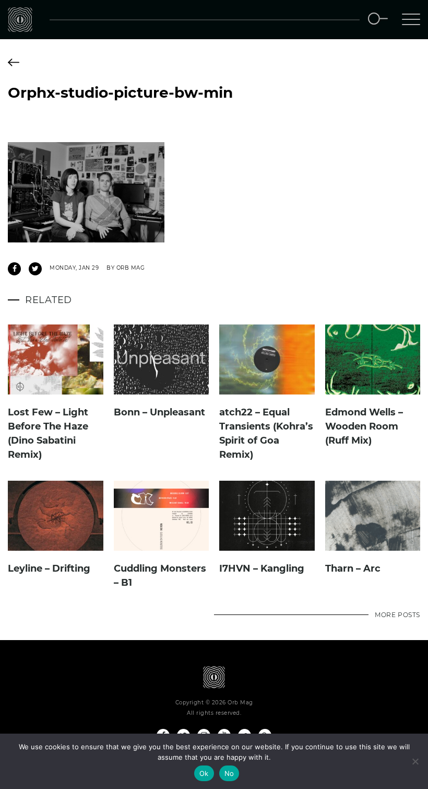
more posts (397, 615)
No (229, 773)
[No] (415, 761)
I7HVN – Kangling (261, 568)
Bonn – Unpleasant (159, 412)
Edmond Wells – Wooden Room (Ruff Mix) (364, 426)
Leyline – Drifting (49, 568)
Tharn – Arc (353, 568)
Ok (204, 773)
